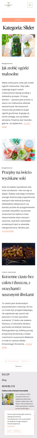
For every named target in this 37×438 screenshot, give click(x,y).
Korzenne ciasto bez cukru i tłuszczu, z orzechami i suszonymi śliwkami (18, 285)
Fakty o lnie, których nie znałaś (15, 391)
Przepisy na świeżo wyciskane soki (17, 175)
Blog (4, 380)
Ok (9, 431)
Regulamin (11, 426)
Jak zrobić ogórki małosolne (15, 71)
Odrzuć (17, 431)
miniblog (8, 386)
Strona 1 (25, 361)
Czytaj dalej (8, 231)
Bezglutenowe (7, 63)
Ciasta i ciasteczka (9, 272)
